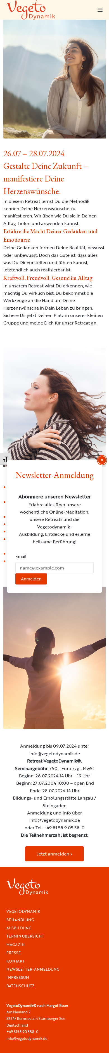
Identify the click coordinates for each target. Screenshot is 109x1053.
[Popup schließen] (102, 460)
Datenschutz (20, 986)
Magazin (15, 944)
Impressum (17, 977)
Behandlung (20, 920)
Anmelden (31, 579)
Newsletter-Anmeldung (32, 969)
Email (21, 556)
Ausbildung (18, 928)
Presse (13, 952)
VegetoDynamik (23, 911)
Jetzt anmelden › (54, 853)
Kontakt (15, 961)
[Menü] (100, 9)
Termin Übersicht (25, 936)
